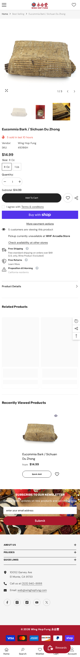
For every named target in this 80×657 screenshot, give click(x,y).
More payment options (40, 223)
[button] (67, 91)
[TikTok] (27, 602)
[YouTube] (36, 602)
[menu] (4, 5)
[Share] (75, 198)
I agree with (13, 206)
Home (5, 13)
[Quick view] (56, 416)
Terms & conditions (32, 206)
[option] (40, 57)
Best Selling (18, 13)
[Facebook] (7, 602)
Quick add (37, 474)
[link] (68, 197)
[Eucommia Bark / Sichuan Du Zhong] (40, 431)
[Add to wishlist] (55, 474)
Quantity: (7, 174)
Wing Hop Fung (27, 143)
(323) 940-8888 (32, 583)
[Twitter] (46, 602)
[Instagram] (17, 602)
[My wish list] (74, 5)
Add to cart (31, 197)
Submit (40, 521)
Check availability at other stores (28, 242)
